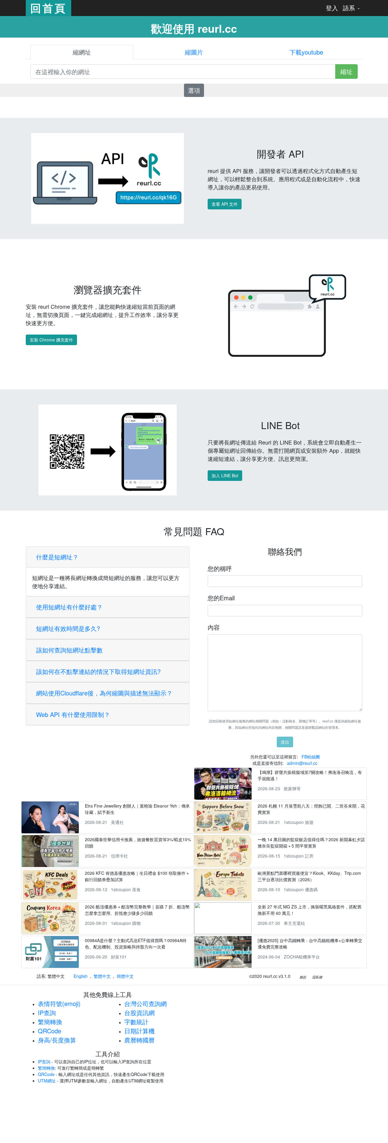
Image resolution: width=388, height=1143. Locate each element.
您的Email (221, 597)
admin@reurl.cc (302, 763)
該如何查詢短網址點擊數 (69, 649)
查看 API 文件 (225, 204)
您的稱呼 (220, 568)
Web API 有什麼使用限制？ (73, 714)
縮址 (346, 71)
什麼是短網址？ (57, 556)
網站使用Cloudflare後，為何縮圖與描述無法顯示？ (104, 692)
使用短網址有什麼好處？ (69, 606)
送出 (285, 742)
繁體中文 (102, 976)
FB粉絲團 (311, 757)
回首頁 (48, 7)
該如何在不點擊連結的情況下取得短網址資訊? (98, 671)
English (81, 976)
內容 (214, 627)
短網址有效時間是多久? (68, 628)
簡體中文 (125, 976)
